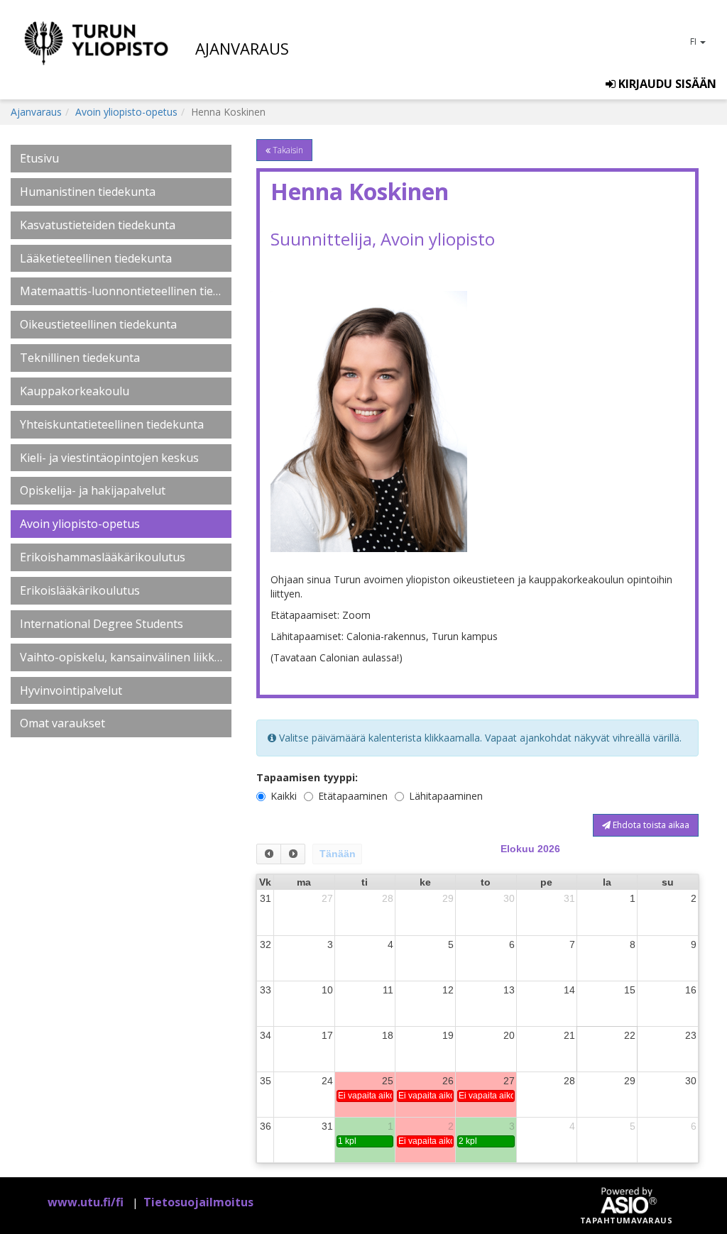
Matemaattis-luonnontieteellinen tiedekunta (121, 291)
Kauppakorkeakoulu (74, 391)
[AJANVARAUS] (103, 49)
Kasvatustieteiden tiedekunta (97, 225)
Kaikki (283, 796)
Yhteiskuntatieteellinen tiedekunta (112, 424)
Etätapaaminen (353, 796)
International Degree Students (101, 624)
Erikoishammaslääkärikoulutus (102, 557)
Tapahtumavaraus (626, 1220)
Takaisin (286, 150)
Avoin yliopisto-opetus (126, 112)
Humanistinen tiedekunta (87, 191)
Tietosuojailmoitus (198, 1202)
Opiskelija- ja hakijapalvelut (92, 490)
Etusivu (39, 158)
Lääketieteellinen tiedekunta (96, 258)
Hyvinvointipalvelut (71, 690)
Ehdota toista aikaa (650, 825)
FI (694, 41)
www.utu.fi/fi (86, 1202)
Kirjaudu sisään (666, 84)
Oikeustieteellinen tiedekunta (98, 324)
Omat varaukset (62, 723)
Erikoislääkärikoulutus (80, 590)
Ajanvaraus (36, 112)
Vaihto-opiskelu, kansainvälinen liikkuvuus (121, 657)
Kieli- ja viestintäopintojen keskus (109, 457)
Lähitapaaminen (446, 796)
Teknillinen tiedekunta (80, 357)
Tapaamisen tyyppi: (307, 777)
